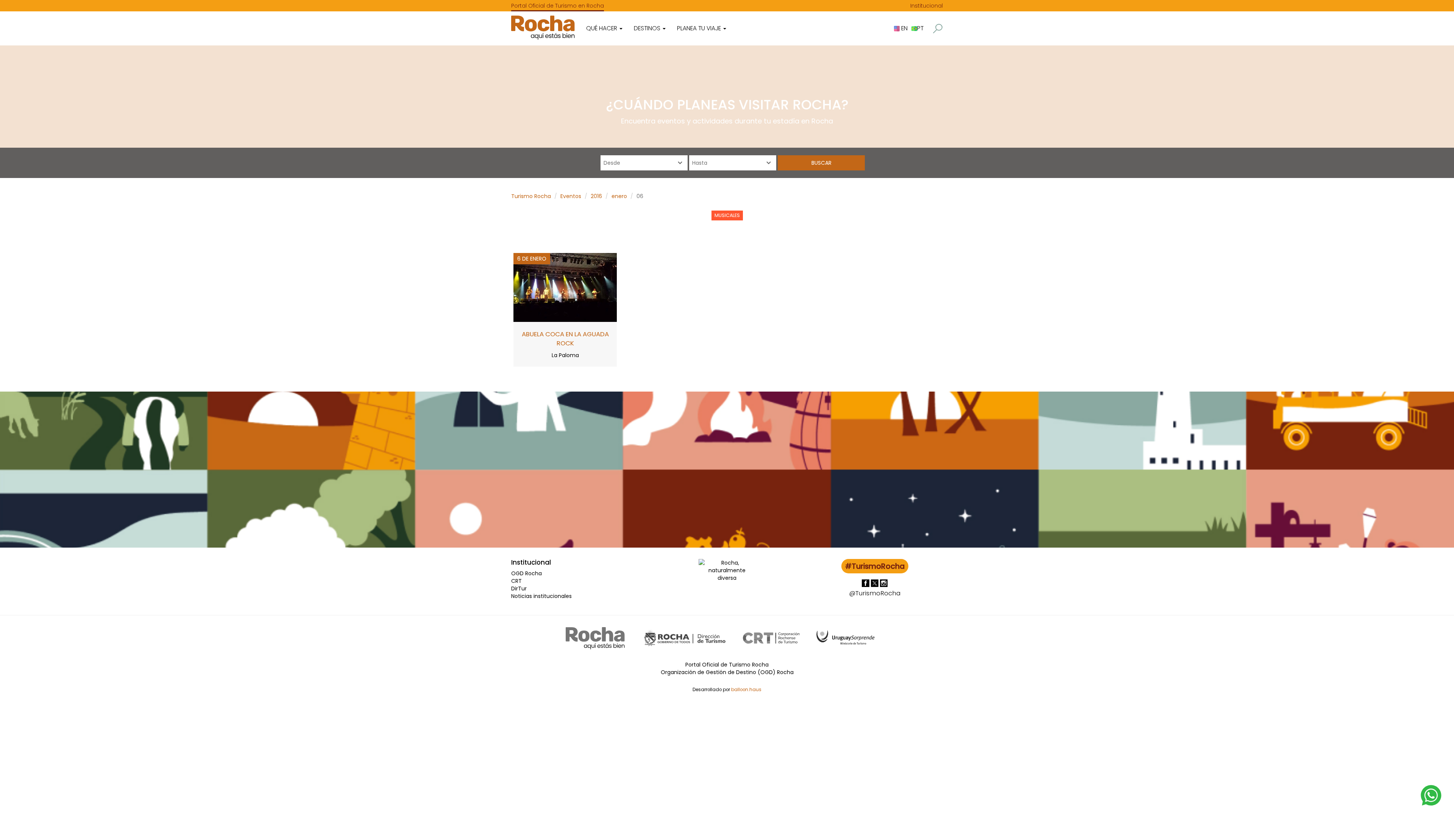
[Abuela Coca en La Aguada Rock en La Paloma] (565, 287)
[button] (937, 28)
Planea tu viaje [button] (699, 28)
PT (920, 28)
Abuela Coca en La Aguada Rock (565, 338)
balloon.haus (746, 690)
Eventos (570, 196)
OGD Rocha (526, 573)
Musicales (727, 215)
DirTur (519, 588)
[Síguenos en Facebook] (866, 583)
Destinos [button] (648, 28)
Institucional (926, 5)
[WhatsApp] (1431, 795)
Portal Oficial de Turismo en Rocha (557, 5)
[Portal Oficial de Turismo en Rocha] (543, 27)
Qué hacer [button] (602, 28)
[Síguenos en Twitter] (875, 583)
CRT (516, 581)
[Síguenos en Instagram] (884, 583)
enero (619, 196)
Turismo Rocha (531, 196)
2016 (596, 196)
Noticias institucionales (541, 596)
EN (904, 28)
